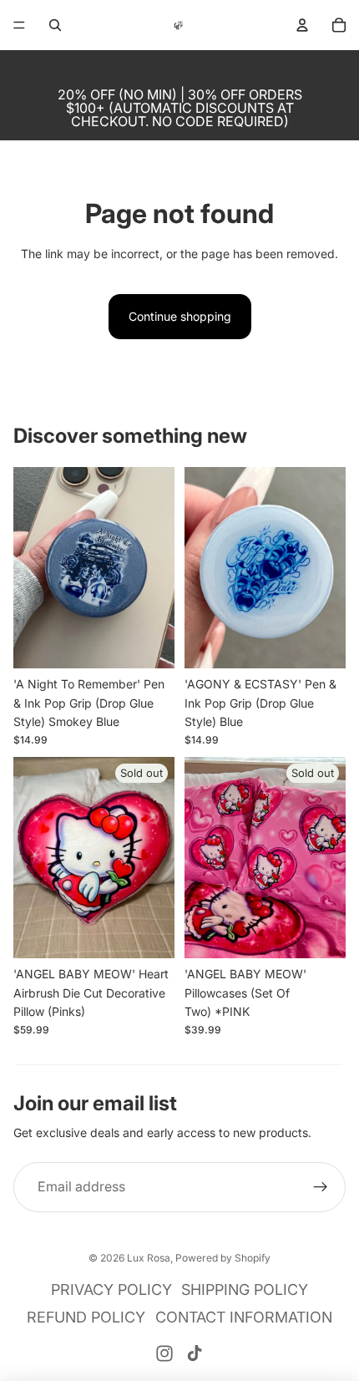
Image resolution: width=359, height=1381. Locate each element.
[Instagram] (164, 1353)
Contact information (243, 1317)
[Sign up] (320, 1187)
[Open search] (55, 25)
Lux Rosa (148, 1258)
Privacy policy (111, 1289)
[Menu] (19, 25)
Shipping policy (244, 1289)
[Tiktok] (195, 1353)
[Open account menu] (302, 25)
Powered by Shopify (223, 1258)
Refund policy (86, 1317)
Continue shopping (180, 316)
